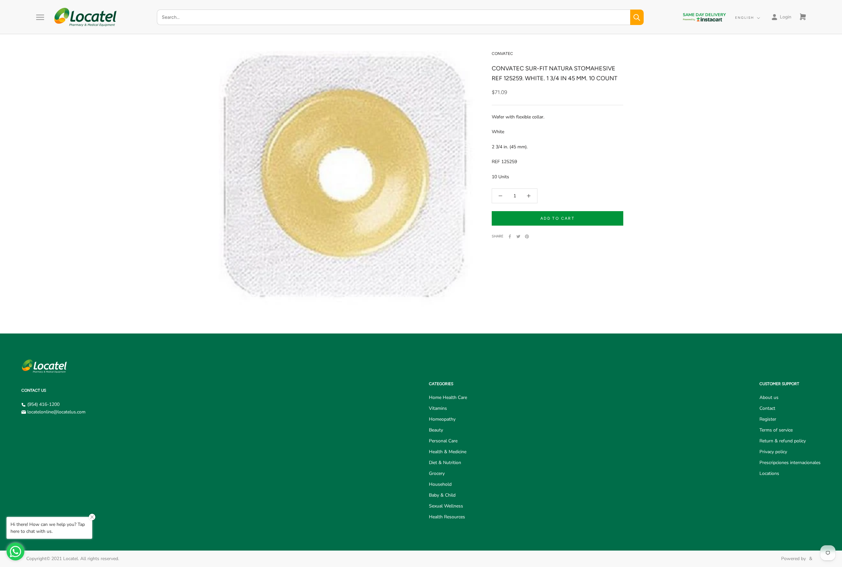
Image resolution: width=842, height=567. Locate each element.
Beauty (436, 430)
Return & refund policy (782, 441)
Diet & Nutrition (445, 462)
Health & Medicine (447, 452)
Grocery (437, 473)
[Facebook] (510, 236)
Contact (767, 408)
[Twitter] (518, 236)
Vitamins (438, 408)
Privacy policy (773, 452)
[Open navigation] (40, 17)
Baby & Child (442, 495)
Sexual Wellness (446, 506)
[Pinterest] (527, 236)
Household (440, 484)
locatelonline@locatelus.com (56, 412)
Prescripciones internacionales (790, 462)
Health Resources (447, 517)
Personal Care (443, 441)
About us (769, 397)
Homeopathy (442, 419)
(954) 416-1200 (43, 404)
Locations (769, 473)
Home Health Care (448, 397)
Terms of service (776, 430)
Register (767, 419)
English (744, 17)
